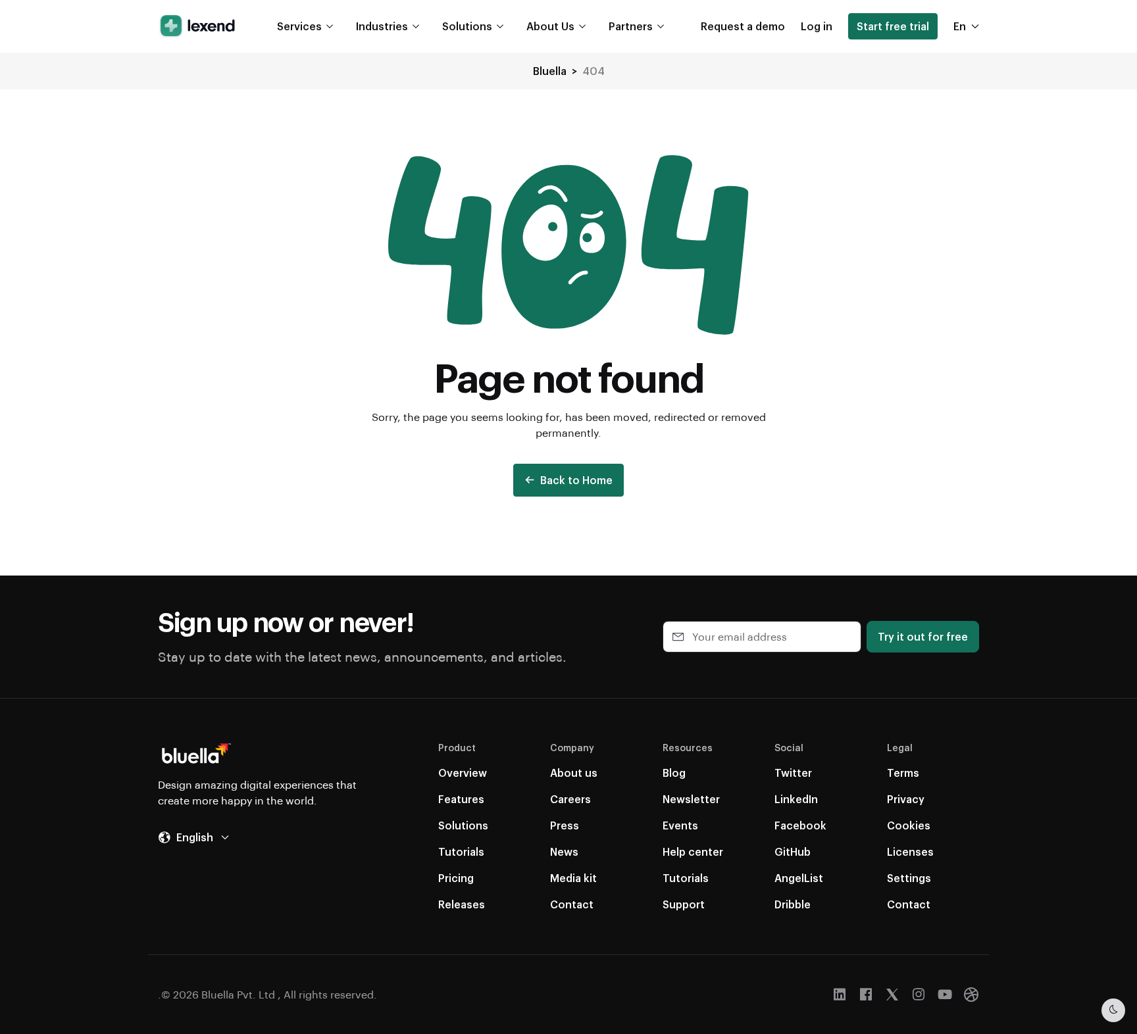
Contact (572, 904)
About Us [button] (550, 26)
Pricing (456, 878)
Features (461, 799)
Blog (674, 772)
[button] (743, 26)
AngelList (798, 878)
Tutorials (461, 851)
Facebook (800, 825)
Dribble (792, 904)
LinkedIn (796, 799)
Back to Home (576, 480)
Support (684, 904)
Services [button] (299, 26)
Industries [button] (382, 26)
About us (573, 772)
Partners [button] (631, 26)
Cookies (908, 825)
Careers (570, 799)
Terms (903, 772)
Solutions (463, 825)
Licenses (910, 851)
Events (680, 825)
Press (564, 825)
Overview (462, 772)
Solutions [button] (467, 26)
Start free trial (893, 26)
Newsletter (691, 799)
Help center (693, 851)
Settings (909, 878)
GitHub (792, 851)
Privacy (905, 799)
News (564, 851)
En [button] (959, 26)
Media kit (573, 878)
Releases (461, 904)
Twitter (793, 772)
